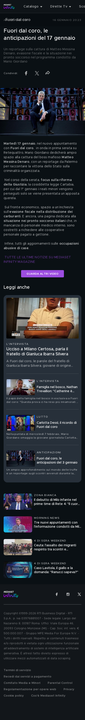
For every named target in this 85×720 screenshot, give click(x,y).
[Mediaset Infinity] (9, 6)
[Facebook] (57, 594)
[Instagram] (68, 594)
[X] (79, 594)
